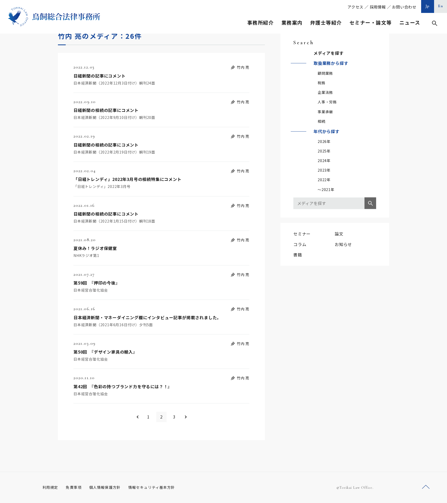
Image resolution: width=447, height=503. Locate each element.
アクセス (355, 7)
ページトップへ (426, 487)
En (440, 6)
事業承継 (325, 111)
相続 (321, 121)
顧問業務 (325, 73)
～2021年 (326, 189)
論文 (339, 234)
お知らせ (343, 244)
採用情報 (378, 7)
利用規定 (50, 487)
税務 (321, 82)
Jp (428, 6)
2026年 (324, 141)
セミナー (302, 234)
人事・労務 (327, 101)
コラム (299, 244)
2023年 (324, 170)
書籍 (297, 255)
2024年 (324, 160)
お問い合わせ (404, 7)
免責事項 (73, 487)
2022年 (324, 179)
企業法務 (325, 92)
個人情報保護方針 (105, 487)
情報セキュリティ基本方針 (151, 487)
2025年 (324, 151)
